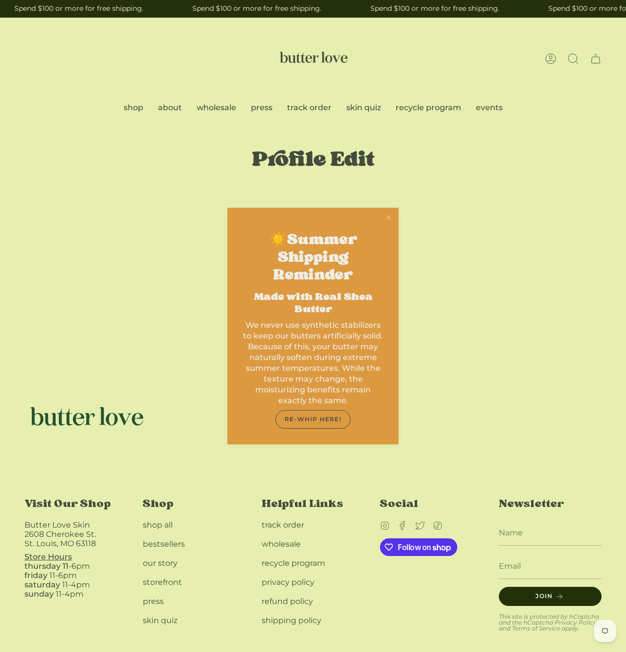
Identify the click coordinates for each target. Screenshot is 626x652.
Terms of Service (536, 628)
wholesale (281, 544)
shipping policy (291, 620)
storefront (162, 582)
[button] (573, 59)
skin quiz (160, 620)
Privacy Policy (576, 622)
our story (160, 563)
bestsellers (164, 544)
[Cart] (595, 59)
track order (283, 525)
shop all (158, 525)
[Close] (389, 217)
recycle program (293, 563)
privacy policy (288, 582)
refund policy (287, 601)
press (153, 601)
